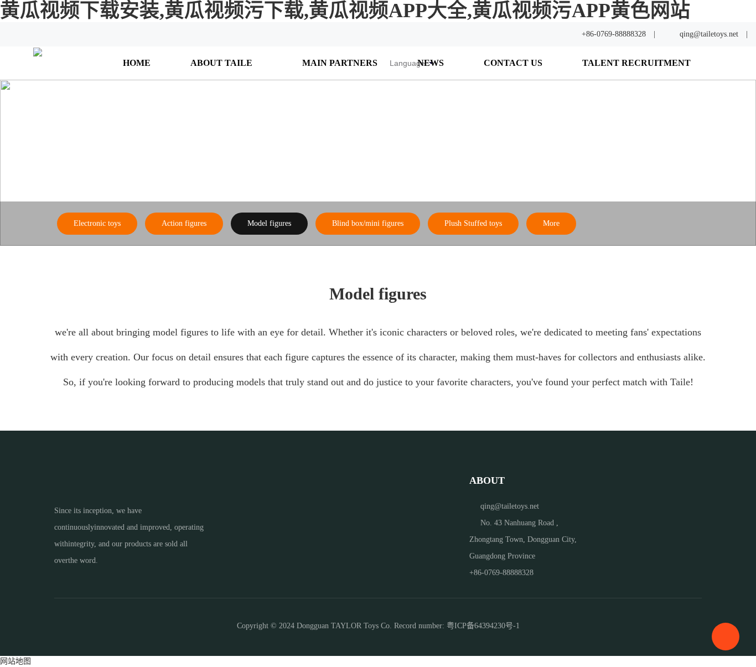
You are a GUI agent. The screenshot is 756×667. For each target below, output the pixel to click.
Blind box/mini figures (367, 223)
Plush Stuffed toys (473, 223)
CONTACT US (513, 63)
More (551, 223)
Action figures (184, 223)
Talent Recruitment (636, 63)
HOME (137, 63)
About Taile (222, 63)
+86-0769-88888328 (614, 34)
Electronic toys (97, 223)
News (430, 63)
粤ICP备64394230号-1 (483, 626)
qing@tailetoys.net (709, 34)
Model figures (269, 223)
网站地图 (15, 661)
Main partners (339, 63)
